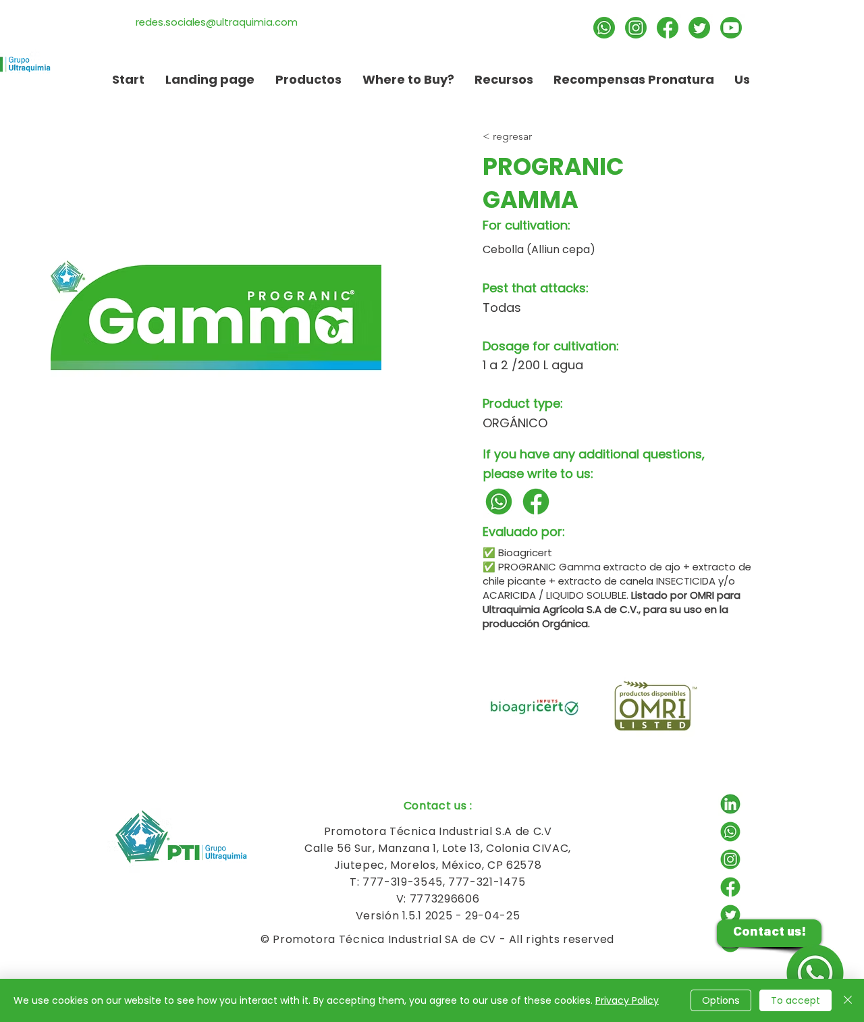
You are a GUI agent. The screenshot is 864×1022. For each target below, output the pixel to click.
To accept (795, 1000)
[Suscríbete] (731, 27)
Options (721, 1000)
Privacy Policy (627, 1000)
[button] (503, 79)
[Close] (848, 1000)
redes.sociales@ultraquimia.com (217, 22)
